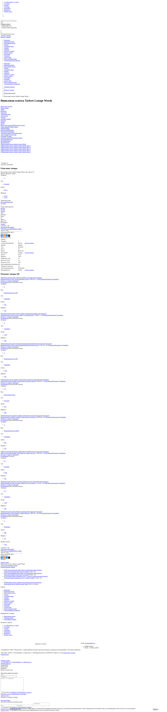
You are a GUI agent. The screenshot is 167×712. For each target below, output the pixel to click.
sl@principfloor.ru (90, 643)
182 (5, 376)
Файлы (3, 141)
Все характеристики (7, 202)
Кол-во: (3, 230)
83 (5, 538)
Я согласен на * (17, 692)
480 (5, 412)
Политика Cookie (64, 710)
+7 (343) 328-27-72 (6, 662)
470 (5, 448)
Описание (4, 131)
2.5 (5, 389)
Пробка (6, 48)
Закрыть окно (5, 562)
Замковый (7, 299)
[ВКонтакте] (2, 236)
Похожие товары (6, 138)
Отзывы (3, 136)
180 (5, 340)
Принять (155, 709)
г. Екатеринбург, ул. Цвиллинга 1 (22, 662)
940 (5, 442)
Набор (2, 128)
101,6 (5, 196)
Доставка (7, 7)
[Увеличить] (13, 144)
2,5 (5, 461)
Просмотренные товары (8, 567)
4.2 (5, 491)
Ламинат (6, 49)
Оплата (6, 5)
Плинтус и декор (9, 51)
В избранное (4, 282)
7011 (5, 544)
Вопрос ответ (8, 11)
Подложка (7, 54)
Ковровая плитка (9, 41)
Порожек (7, 56)
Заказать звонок (5, 24)
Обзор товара (5, 127)
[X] (9, 236)
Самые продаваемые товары (9, 565)
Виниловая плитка (9, 43)
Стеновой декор (9, 46)
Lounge (3, 224)
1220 (5, 335)
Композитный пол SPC (11, 293)
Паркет (6, 45)
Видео (2, 142)
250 (5, 478)
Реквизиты (7, 8)
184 (5, 508)
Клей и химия (8, 52)
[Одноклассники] (4, 236)
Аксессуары (7, 57)
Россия (3, 208)
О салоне (7, 3)
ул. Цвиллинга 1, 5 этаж (11, 2)
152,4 (5, 197)
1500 (5, 472)
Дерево (3, 211)
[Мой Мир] (7, 236)
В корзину (11, 227)
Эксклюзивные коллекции (12, 60)
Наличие (3, 139)
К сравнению (15, 281)
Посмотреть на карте (69, 653)
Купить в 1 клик (16, 229)
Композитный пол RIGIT (11, 431)
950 (5, 406)
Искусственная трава (10, 59)
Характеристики (6, 133)
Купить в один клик (20, 694)
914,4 (5, 190)
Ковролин (7, 40)
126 (5, 310)
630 (5, 304)
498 (5, 533)
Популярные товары (10, 619)
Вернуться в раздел (6, 125)
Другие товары (29, 243)
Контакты (7, 10)
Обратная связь (8, 618)
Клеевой (6, 184)
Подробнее (55, 279)
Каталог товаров (6, 35)
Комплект (4, 130)
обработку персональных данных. (21, 692)
